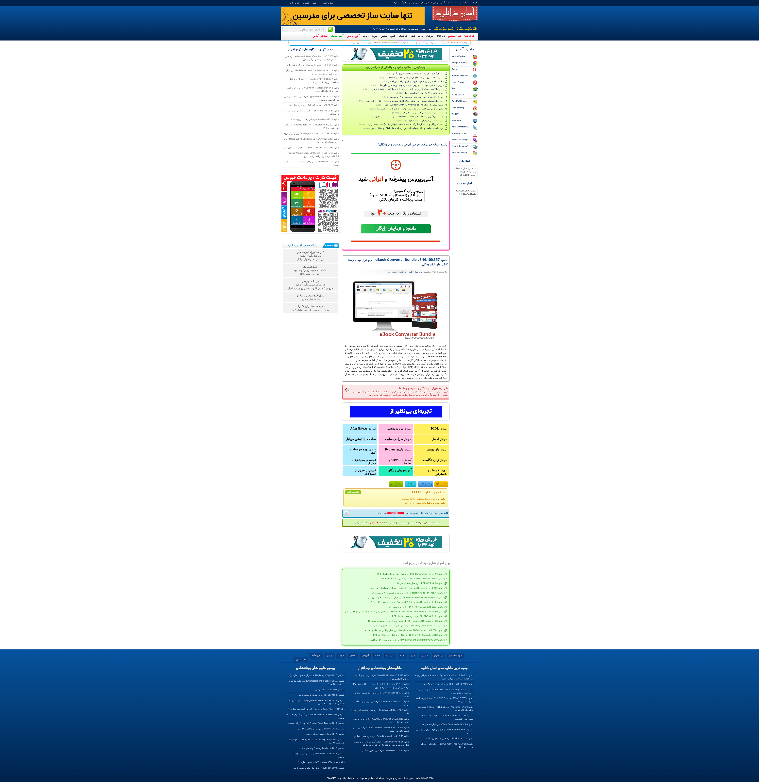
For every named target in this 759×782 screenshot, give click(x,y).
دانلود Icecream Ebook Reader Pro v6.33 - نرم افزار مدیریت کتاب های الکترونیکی (405, 597)
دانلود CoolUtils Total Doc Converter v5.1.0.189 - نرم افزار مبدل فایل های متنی (406, 588)
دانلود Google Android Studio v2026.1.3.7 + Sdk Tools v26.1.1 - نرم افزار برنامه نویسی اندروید (313, 154)
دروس (363, 451)
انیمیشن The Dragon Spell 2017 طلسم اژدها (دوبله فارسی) (317, 675)
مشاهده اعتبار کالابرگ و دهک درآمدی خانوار (424, 93)
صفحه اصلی (327, 3)
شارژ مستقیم (455, 655)
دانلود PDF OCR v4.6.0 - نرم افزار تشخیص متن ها (420, 583)
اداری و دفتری (405, 272)
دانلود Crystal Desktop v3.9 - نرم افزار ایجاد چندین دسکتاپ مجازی (381, 694)
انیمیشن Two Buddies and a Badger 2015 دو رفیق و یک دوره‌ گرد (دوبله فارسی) (317, 682)
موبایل (429, 36)
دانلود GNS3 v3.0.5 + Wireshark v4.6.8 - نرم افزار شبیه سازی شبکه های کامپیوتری (313, 89)
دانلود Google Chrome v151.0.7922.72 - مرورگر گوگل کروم (311, 133)
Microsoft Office (459, 152)
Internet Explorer (460, 75)
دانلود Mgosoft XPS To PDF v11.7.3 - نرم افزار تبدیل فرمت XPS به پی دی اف (407, 593)
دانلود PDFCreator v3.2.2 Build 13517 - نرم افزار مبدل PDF (415, 607)
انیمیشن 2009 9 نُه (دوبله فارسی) (329, 689)
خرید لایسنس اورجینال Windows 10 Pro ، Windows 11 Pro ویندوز (413, 105)
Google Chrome (459, 62)
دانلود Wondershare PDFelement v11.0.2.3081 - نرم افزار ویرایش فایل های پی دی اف (403, 630)
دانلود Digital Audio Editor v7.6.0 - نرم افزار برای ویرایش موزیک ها (379, 712)
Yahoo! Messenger (460, 139)
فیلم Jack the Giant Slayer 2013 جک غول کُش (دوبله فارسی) (316, 709)
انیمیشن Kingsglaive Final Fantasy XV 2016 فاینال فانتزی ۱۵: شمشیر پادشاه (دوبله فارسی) (316, 702)
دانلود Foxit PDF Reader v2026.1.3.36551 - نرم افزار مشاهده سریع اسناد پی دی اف (314, 81)
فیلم (413, 36)
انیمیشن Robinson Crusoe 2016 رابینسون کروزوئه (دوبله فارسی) (319, 755)
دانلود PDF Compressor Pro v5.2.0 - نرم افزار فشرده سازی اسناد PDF (410, 574)
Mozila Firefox (458, 56)
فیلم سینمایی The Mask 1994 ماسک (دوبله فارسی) (321, 762)
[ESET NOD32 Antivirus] (396, 54)
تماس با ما (294, 3)
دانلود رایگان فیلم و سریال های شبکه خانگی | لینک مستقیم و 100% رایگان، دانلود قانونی (404, 101)
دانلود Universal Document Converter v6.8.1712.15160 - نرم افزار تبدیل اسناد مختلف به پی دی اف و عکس (394, 611)
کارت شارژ (301, 660)
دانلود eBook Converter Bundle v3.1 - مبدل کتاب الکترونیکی (380, 42)
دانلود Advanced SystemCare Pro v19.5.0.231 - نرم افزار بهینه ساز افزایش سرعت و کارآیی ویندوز (312, 58)
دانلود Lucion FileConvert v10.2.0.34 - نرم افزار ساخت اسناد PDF (412, 578)
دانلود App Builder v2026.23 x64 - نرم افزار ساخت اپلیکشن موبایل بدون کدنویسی (311, 98)
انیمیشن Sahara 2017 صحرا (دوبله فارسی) (325, 734)
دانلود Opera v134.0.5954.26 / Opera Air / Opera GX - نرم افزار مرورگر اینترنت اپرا (311, 140)
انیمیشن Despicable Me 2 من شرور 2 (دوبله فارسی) (321, 695)
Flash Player (458, 82)
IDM (453, 88)
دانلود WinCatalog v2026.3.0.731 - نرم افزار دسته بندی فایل (311, 147)
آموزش (439, 428)
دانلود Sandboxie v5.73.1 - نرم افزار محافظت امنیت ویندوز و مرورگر (311, 163)
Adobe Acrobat (459, 133)
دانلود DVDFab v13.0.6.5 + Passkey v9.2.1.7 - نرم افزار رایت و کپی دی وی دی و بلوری (312, 72)
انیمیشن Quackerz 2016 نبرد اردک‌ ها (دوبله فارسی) (321, 728)
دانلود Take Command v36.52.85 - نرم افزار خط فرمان (313, 105)
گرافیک (403, 36)
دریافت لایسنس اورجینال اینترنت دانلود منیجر (423, 120)
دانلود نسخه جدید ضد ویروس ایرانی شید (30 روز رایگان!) (412, 145)
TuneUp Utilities (459, 101)
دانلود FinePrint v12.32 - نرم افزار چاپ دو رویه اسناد (315, 119)
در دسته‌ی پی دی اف (425, 503)
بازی (420, 36)
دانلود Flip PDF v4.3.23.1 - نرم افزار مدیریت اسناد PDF (417, 616)
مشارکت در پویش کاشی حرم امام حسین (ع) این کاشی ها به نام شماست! (410, 108)
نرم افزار (440, 36)
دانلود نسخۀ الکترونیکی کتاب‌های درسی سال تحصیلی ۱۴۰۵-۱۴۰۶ (414, 77)
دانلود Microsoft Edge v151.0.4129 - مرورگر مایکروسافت (312, 65)
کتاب (393, 36)
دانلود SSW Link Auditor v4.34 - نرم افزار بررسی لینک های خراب (382, 703)
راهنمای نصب (425, 483)
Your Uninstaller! (460, 146)
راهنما (315, 3)
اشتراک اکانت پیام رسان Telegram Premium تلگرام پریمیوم (417, 97)
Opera (455, 69)
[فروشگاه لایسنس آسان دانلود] (396, 542)
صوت (375, 36)
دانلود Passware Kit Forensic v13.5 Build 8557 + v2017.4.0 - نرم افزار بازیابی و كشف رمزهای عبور (380, 686)
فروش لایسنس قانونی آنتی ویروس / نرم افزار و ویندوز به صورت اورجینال (411, 85)
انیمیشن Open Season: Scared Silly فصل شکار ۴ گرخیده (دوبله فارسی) (315, 716)
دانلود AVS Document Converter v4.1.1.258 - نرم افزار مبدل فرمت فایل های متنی (381, 729)
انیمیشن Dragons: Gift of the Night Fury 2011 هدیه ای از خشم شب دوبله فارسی (316, 741)
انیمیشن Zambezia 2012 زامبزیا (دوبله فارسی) (323, 748)
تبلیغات (306, 3)
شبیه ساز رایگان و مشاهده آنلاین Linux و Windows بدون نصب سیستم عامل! (409, 116)
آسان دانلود (455, 14)
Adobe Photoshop (460, 127)
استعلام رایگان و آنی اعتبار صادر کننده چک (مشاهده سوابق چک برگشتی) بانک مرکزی (405, 124)
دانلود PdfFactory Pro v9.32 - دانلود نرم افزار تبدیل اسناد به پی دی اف (311, 112)
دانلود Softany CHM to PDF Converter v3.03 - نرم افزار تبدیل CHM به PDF (408, 635)
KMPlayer (456, 120)
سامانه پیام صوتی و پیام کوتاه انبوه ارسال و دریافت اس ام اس (416, 81)
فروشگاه (316, 655)
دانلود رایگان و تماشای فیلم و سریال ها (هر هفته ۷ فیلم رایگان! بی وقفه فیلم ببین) (407, 89)
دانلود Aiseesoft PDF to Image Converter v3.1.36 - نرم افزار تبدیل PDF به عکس (405, 602)
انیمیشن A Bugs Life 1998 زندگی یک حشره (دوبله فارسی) (318, 768)
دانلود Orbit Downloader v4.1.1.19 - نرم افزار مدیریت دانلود (381, 736)
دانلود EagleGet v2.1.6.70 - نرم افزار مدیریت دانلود (385, 750)
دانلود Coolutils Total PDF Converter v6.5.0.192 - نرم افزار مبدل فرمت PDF (311, 126)
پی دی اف (416, 42)
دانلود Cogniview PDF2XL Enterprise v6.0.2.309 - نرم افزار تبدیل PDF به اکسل (406, 640)
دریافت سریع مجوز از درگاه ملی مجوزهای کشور (422, 112)
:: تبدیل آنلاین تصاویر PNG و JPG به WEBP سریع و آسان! (418, 73)
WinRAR (455, 114)
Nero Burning (458, 107)
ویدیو (365, 36)
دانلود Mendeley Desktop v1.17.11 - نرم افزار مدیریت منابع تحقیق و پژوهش (408, 625)
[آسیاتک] (396, 412)
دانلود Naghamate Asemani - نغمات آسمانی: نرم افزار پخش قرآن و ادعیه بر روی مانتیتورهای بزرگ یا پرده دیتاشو (381, 743)
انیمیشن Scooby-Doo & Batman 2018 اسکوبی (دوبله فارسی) (316, 723)
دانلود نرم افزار (433, 42)
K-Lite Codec (458, 95)
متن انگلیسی (396, 483)
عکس (384, 36)
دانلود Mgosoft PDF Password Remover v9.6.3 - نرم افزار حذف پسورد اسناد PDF (405, 621)
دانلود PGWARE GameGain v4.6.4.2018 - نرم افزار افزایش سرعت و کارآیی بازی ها (381, 720)
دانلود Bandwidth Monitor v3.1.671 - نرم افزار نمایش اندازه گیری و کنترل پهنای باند (382, 677)
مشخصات (410, 483)
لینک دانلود (441, 483)
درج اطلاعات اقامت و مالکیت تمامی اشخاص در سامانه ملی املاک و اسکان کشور (407, 128)
